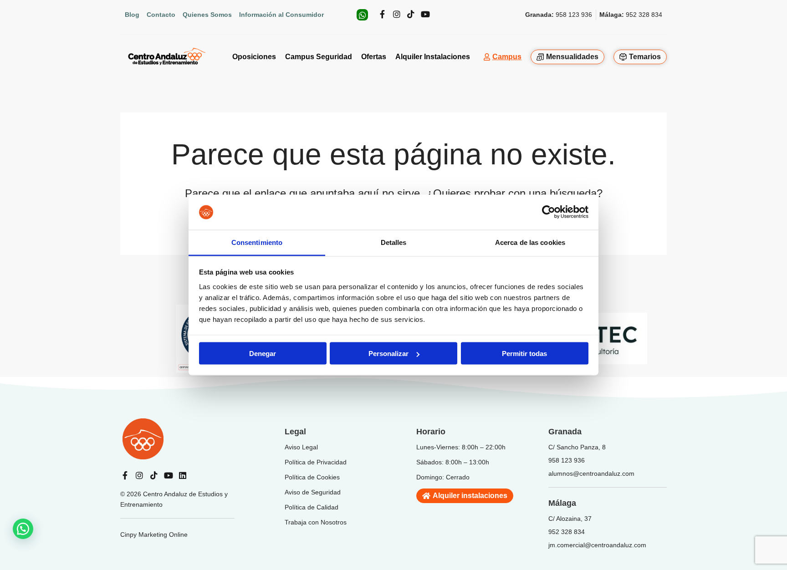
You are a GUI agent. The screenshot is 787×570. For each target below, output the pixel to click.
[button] (23, 529)
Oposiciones (254, 57)
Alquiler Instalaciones (432, 57)
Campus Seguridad (318, 57)
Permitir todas (524, 353)
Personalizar (388, 353)
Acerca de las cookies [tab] (530, 242)
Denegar (262, 353)
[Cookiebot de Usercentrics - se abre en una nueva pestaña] (548, 212)
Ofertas (373, 57)
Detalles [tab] (394, 242)
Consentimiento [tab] (256, 242)
